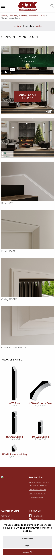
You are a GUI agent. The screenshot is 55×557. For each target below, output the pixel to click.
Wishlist (39, 26)
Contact (5, 516)
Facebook (38, 516)
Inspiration (28, 26)
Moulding (16, 26)
